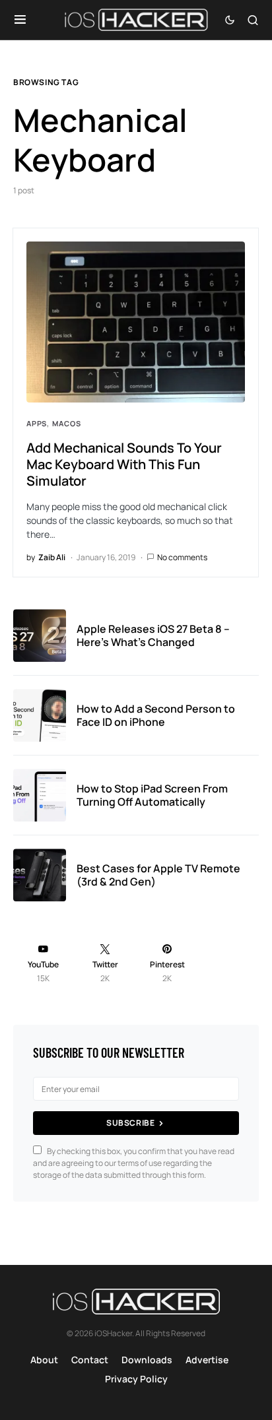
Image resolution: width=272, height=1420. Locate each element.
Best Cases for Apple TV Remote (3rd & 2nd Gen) (158, 875)
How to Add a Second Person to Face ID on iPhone (156, 715)
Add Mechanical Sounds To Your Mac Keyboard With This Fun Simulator (124, 464)
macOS (66, 423)
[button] (20, 20)
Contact (89, 1359)
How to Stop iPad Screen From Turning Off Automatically (152, 795)
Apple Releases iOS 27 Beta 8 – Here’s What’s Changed (153, 635)
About (44, 1359)
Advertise (207, 1359)
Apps (36, 423)
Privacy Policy (136, 1378)
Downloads (146, 1359)
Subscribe (130, 1122)
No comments (182, 557)
